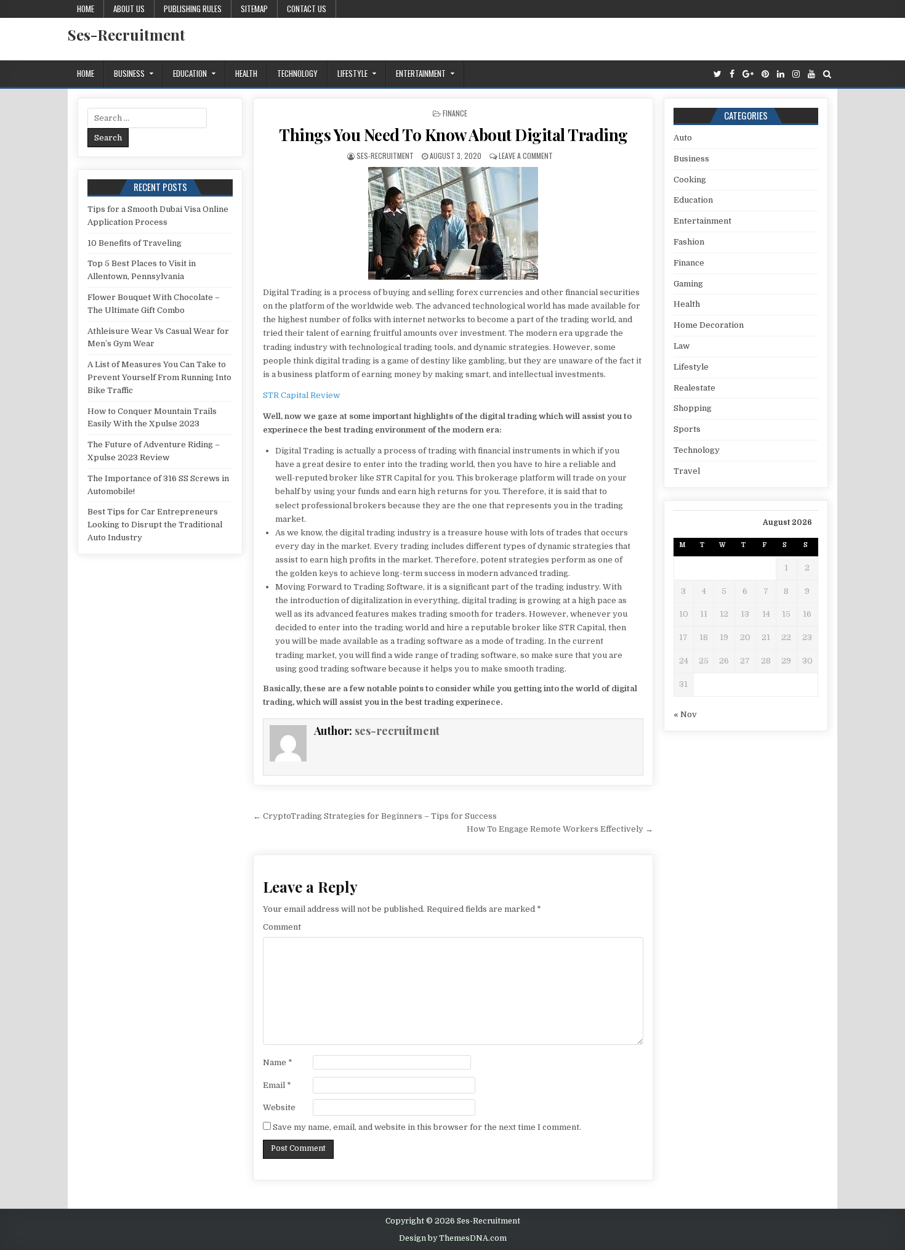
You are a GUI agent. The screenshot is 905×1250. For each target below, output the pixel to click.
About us (129, 8)
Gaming (688, 283)
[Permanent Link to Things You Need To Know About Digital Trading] (453, 223)
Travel (687, 471)
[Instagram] (796, 74)
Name (277, 1062)
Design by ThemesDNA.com (453, 1238)
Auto (683, 137)
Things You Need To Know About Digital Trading (453, 134)
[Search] (827, 74)
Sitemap (254, 8)
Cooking (690, 179)
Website (279, 1107)
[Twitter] (718, 74)
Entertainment (421, 73)
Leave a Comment (526, 155)
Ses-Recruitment (126, 34)
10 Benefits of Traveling (134, 243)
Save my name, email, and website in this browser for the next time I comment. (427, 1127)
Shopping (693, 408)
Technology (297, 73)
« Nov (685, 714)
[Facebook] (732, 74)
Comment (282, 926)
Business (129, 73)
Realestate (694, 387)
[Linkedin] (780, 74)
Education (190, 73)
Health (246, 73)
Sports (687, 429)
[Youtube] (811, 74)
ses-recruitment (385, 155)
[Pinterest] (765, 74)
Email (277, 1085)
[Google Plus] (748, 74)
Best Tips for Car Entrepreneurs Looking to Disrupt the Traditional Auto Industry (154, 524)
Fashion (689, 241)
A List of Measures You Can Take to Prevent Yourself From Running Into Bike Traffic (159, 377)
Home (85, 8)
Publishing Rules (193, 8)
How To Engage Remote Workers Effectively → (560, 829)
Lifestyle (352, 73)
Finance (455, 113)
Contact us (306, 8)
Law (682, 346)
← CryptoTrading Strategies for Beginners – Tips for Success (375, 816)
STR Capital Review (301, 395)
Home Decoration (709, 325)
